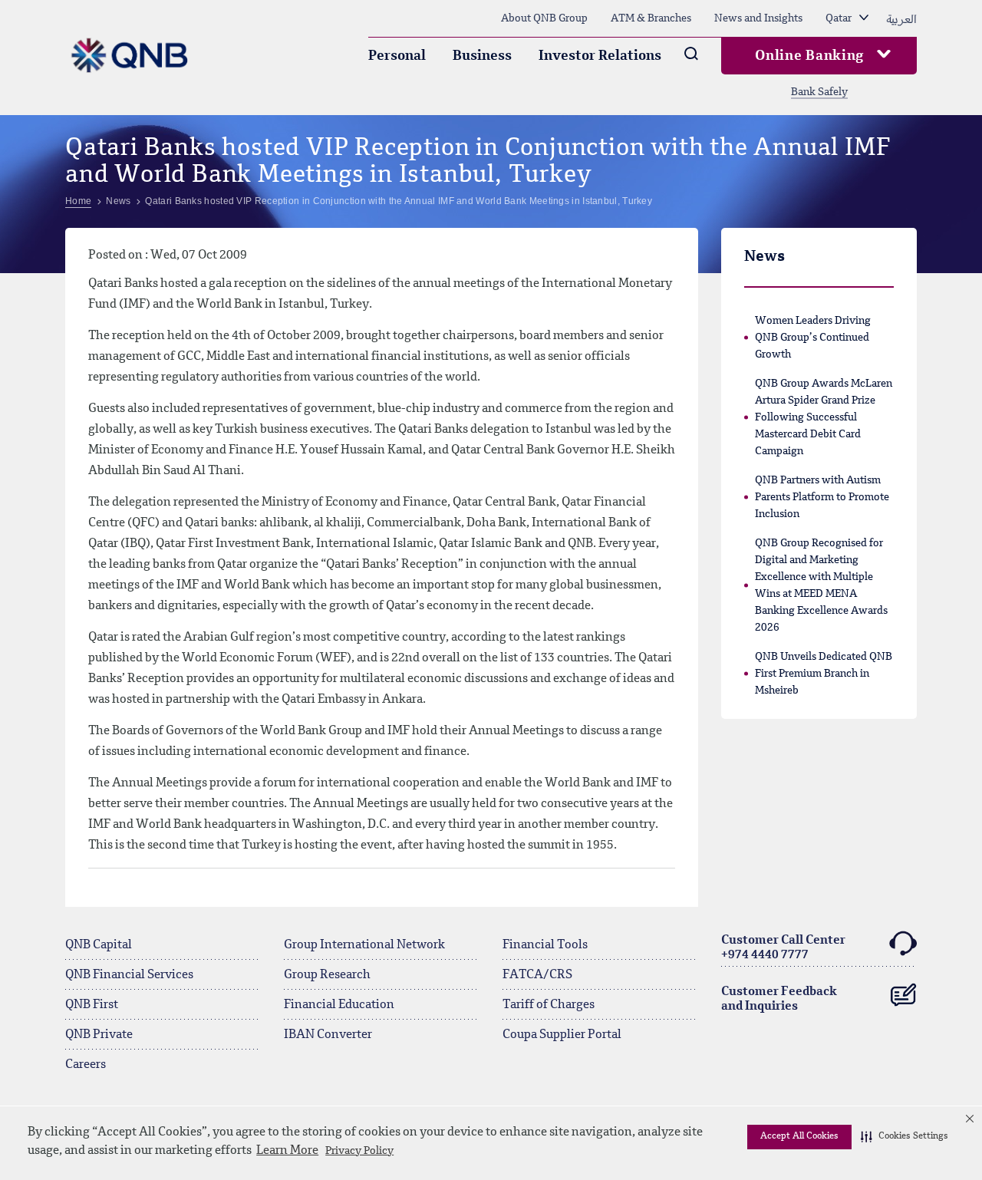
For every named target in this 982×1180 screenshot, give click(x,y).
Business (482, 56)
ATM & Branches (651, 18)
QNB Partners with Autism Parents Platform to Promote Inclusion (822, 497)
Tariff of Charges (549, 1005)
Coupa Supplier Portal (562, 1035)
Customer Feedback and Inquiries (779, 999)
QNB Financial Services (129, 975)
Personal (397, 56)
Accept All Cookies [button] (799, 1136)
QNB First (91, 1005)
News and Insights (758, 18)
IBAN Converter (328, 1035)
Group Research (327, 975)
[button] (904, 1137)
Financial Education (339, 1005)
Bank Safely (819, 92)
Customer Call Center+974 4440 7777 (783, 947)
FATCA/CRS (537, 975)
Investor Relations (600, 56)
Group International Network (364, 945)
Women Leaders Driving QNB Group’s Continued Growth (813, 337)
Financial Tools (545, 945)
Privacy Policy (359, 1150)
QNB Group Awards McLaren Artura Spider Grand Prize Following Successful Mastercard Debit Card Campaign (823, 417)
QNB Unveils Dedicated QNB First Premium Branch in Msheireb (823, 673)
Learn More (287, 1151)
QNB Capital (98, 945)
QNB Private (99, 1035)
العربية (901, 18)
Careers (85, 1065)
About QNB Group (544, 18)
